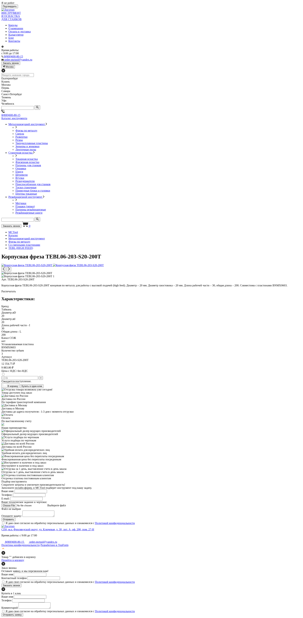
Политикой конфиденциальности (115, 523)
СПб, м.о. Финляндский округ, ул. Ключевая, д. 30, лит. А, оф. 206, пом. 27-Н (47, 529)
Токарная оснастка (26, 158)
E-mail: (5, 498)
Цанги (19, 171)
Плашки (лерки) (25, 206)
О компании (15, 28)
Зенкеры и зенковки (27, 146)
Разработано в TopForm (54, 545)
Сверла (19, 133)
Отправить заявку (12, 614)
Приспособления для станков (32, 184)
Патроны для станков (28, 165)
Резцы (19, 140)
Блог (11, 37)
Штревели (21, 174)
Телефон (6, 600)
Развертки (21, 136)
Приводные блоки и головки (32, 190)
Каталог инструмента (14, 118)
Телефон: (6, 494)
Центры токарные (26, 193)
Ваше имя (7, 574)
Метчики (20, 203)
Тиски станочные (25, 187)
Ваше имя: (7, 491)
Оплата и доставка (19, 31)
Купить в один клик (32, 386)
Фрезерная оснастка (27, 162)
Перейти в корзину (12, 560)
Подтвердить (10, 6)
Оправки (20, 168)
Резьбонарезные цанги (28, 212)
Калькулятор (15, 34)
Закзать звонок (11, 63)
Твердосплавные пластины (31, 143)
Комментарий (9, 607)
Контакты (14, 41)
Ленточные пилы (25, 149)
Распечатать (8, 291)
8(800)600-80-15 (10, 115)
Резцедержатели (25, 181)
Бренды (13, 25)
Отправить (8, 519)
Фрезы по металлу (26, 130)
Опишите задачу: (11, 515)
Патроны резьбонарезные (30, 209)
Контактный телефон (14, 578)
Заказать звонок (11, 226)
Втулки (19, 177)
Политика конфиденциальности (20, 545)
